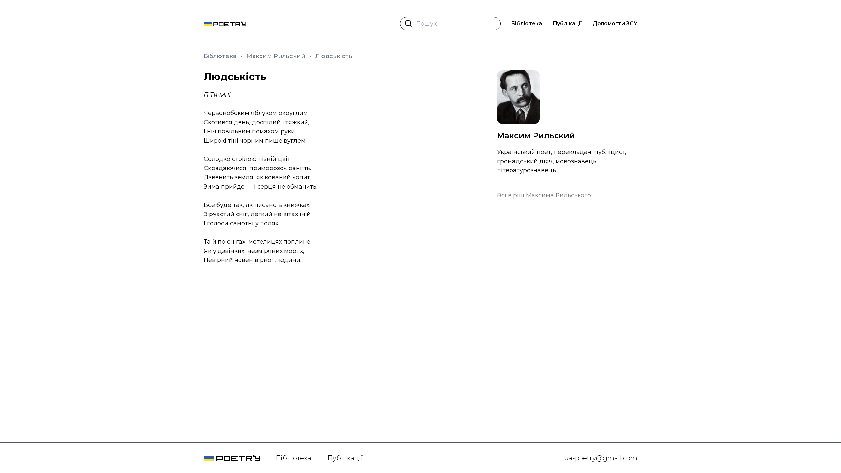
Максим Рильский (276, 56)
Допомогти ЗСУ (615, 23)
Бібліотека (526, 23)
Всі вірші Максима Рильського (544, 195)
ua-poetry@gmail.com (600, 458)
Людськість (333, 56)
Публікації (567, 23)
